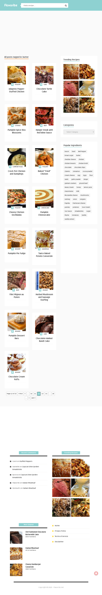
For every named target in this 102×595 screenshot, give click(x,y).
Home (57, 526)
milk (77, 191)
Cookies (18, 125)
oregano (83, 199)
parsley (67, 207)
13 (42, 394)
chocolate (68, 167)
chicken (81, 159)
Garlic (66, 179)
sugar (88, 211)
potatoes (76, 207)
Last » (33, 398)
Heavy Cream (69, 187)
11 (35, 394)
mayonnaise (69, 191)
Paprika (67, 203)
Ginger (86, 179)
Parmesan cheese (79, 203)
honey (79, 187)
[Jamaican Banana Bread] (71, 72)
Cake (45, 84)
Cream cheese (70, 175)
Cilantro (67, 171)
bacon (67, 151)
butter (78, 155)
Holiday (45, 290)
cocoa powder (87, 171)
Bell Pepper (82, 151)
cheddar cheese (70, 159)
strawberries (79, 211)
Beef (45, 125)
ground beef (83, 183)
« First (20, 394)
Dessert (17, 249)
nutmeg (67, 199)
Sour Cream (86, 207)
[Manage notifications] (96, 573)
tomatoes (75, 215)
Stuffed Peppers (26, 461)
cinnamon (76, 171)
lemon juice (88, 187)
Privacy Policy (60, 531)
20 (53, 394)
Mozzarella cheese (71, 195)
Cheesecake (45, 208)
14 (46, 394)
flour (91, 175)
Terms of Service (61, 536)
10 (31, 394)
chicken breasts (70, 163)
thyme (67, 215)
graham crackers (70, 183)
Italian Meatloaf (28, 483)
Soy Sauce (68, 211)
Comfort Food (18, 167)
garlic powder (76, 179)
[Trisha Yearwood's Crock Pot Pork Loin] (71, 105)
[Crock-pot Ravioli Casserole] (87, 105)
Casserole (45, 249)
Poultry (18, 84)
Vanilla (84, 215)
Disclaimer (59, 542)
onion (75, 199)
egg (79, 175)
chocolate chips (79, 167)
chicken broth (83, 163)
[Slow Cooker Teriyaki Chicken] (87, 72)
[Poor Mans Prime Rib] (71, 89)
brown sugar (69, 155)
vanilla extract (69, 219)
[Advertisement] (51, 33)
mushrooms (84, 195)
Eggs (85, 175)
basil (73, 151)
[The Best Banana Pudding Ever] (87, 89)
